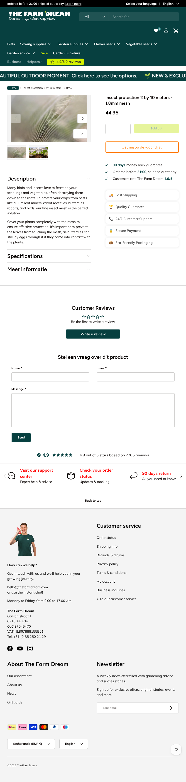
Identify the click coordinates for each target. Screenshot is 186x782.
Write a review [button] (93, 334)
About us (14, 685)
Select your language (141, 3)
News (11, 693)
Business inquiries (111, 590)
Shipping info (107, 546)
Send (21, 437)
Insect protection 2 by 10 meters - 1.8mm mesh (48, 88)
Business (14, 61)
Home (13, 87)
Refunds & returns (111, 555)
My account (106, 581)
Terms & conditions (111, 572)
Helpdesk (34, 61)
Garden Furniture (66, 53)
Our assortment (19, 676)
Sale (44, 53)
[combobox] (129, 16)
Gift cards (14, 702)
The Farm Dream (27, 765)
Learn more (73, 3)
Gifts (11, 44)
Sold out (156, 128)
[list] (49, 118)
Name (15, 368)
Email (100, 368)
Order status (106, 537)
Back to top (93, 500)
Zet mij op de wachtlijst (142, 147)
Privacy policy (107, 564)
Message (17, 389)
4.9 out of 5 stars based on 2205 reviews (114, 455)
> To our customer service (116, 599)
